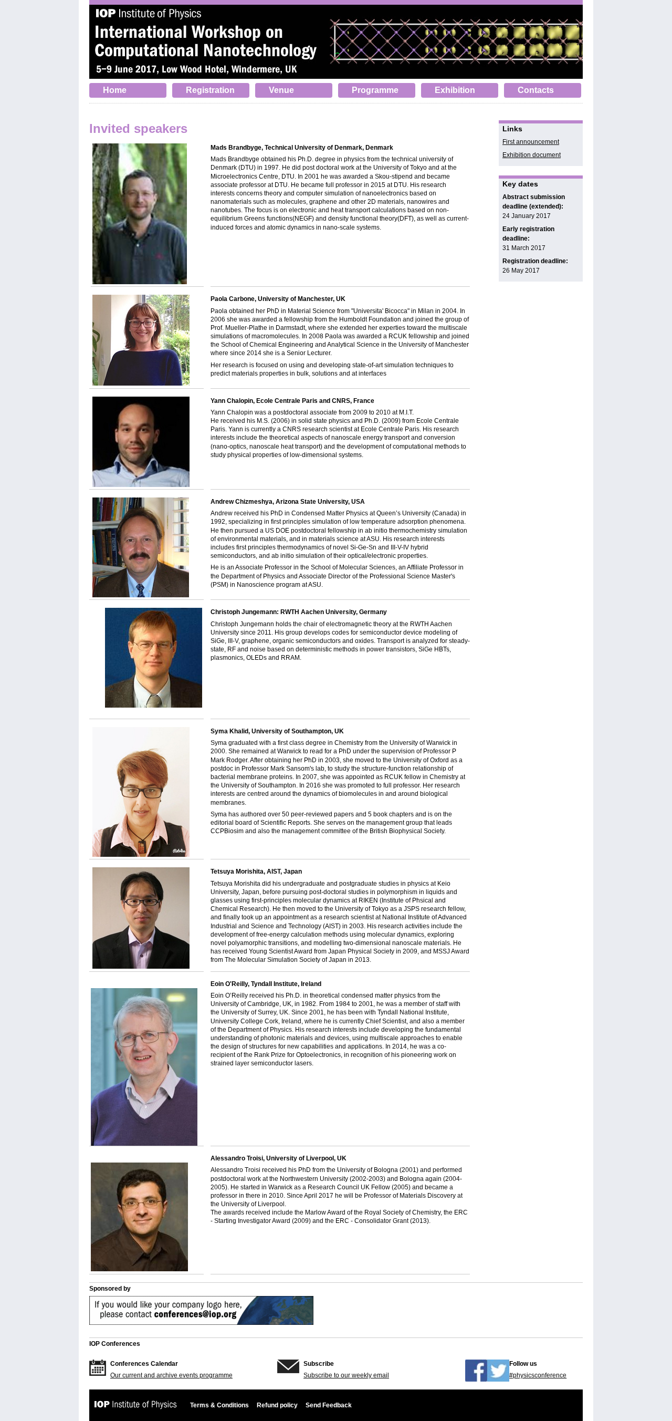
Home (115, 90)
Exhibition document (531, 155)
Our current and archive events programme (171, 1375)
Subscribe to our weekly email (346, 1375)
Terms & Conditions (219, 1405)
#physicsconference (537, 1375)
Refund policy (277, 1405)
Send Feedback (329, 1405)
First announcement (530, 142)
